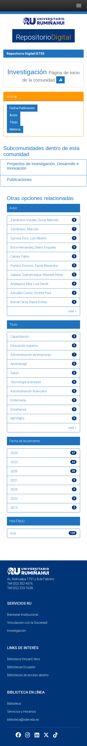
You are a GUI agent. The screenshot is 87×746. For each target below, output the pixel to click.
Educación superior (24, 345)
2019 (14, 507)
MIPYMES (17, 418)
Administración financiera (28, 391)
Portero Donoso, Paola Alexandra (34, 265)
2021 (14, 480)
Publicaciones (19, 179)
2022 (14, 498)
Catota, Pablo (19, 256)
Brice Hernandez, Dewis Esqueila (33, 247)
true (13, 533)
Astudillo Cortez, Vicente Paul (30, 293)
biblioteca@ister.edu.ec (23, 719)
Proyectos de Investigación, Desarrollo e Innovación (43, 166)
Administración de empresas (30, 355)
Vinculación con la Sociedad (27, 622)
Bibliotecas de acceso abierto (28, 675)
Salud (14, 373)
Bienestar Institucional (22, 614)
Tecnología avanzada (25, 382)
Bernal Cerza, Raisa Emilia (28, 302)
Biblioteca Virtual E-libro (23, 659)
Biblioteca (14, 703)
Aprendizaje (18, 364)
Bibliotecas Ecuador (21, 667)
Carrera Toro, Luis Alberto (28, 238)
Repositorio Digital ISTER (25, 53)
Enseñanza (18, 409)
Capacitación (19, 336)
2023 (14, 462)
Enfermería (18, 400)
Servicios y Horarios (21, 711)
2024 (14, 453)
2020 (14, 489)
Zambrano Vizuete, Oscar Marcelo (34, 220)
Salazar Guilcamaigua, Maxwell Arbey (36, 275)
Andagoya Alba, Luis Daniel (29, 284)
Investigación (16, 630)
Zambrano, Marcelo (24, 229)
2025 (14, 471)
